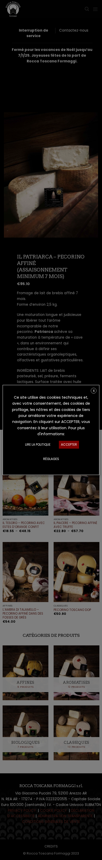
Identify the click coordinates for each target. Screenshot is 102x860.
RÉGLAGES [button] (51, 459)
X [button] (94, 390)
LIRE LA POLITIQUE (37, 445)
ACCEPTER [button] (69, 445)
